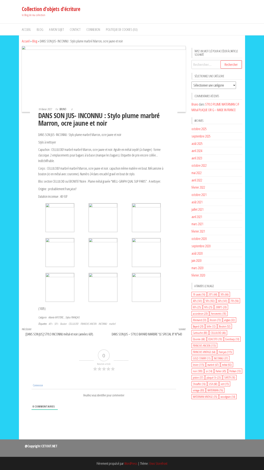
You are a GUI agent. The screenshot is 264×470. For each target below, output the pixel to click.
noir (198, 371)
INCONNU (102, 324)
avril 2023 (197, 158)
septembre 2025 (201, 136)
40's (50, 324)
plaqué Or (214, 377)
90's (208, 307)
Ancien (215, 320)
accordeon (200, 313)
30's (225, 294)
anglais (229, 320)
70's (235, 301)
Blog (40, 29)
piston (198, 377)
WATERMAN (215, 390)
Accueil (26, 29)
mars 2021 (197, 224)
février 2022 (198, 187)
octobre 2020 (199, 238)
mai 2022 (197, 172)
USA (213, 384)
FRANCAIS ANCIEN (88, 324)
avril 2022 (197, 180)
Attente (51, 317)
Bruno (63, 109)
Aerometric (218, 313)
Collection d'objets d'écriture (51, 9)
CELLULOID (73, 324)
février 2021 (198, 231)
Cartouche (200, 333)
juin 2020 (196, 260)
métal (227, 365)
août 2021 (197, 202)
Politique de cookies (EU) (122, 29)
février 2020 (198, 275)
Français (225, 352)
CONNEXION (93, 29)
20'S (213, 294)
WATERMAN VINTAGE (205, 397)
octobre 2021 (199, 194)
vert (225, 384)
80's (197, 307)
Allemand (199, 320)
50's (56, 324)
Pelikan (235, 371)
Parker (221, 371)
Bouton (63, 324)
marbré (112, 324)
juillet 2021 (198, 209)
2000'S (221, 307)
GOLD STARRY (202, 358)
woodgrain (228, 397)
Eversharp (232, 339)
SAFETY (229, 377)
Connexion (37, 385)
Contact (75, 29)
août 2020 (197, 253)
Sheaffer (199, 384)
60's (222, 301)
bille (211, 326)
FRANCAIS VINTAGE (204, 352)
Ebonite (199, 339)
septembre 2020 (201, 246)
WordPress (130, 463)
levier (198, 365)
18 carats (199, 294)
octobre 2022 (199, 165)
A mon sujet (56, 29)
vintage (198, 390)
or (209, 371)
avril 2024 (197, 150)
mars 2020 (197, 268)
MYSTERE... (60, 317)
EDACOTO (215, 339)
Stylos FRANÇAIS (72, 317)
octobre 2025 (199, 128)
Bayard (198, 326)
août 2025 (197, 143)
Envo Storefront (158, 463)
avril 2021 (197, 216)
